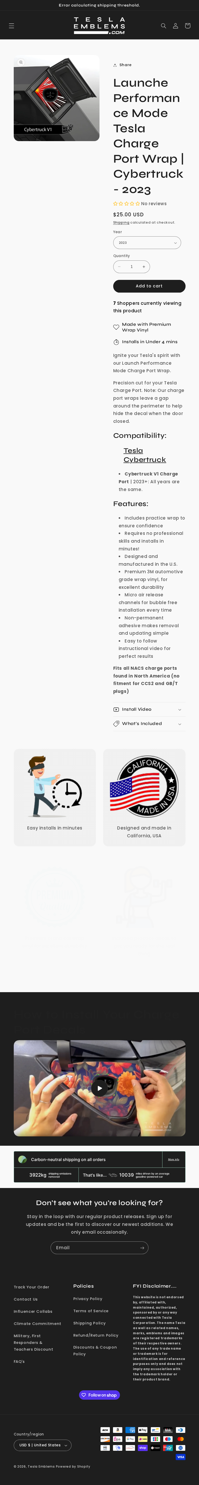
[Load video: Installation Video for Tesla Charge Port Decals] (100, 1088)
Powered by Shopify (73, 1467)
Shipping (121, 222)
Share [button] (125, 64)
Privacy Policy (88, 1298)
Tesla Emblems (41, 1467)
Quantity (121, 255)
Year (117, 232)
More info (173, 1159)
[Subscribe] (142, 1247)
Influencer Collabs (33, 1311)
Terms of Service (91, 1311)
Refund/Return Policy (96, 1335)
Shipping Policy (89, 1323)
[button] (11, 26)
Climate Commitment (37, 1323)
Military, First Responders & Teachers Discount (33, 1342)
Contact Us (26, 1299)
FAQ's (19, 1361)
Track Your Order (31, 1287)
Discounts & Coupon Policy (95, 1351)
